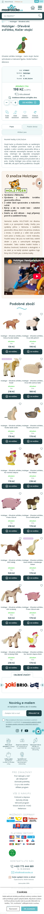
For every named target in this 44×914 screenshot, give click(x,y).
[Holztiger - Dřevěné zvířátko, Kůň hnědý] (11, 547)
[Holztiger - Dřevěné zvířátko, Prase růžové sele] (33, 594)
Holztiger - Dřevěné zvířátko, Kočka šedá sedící (11, 427)
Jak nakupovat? (22, 779)
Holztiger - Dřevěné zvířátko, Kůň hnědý (11, 561)
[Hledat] (39, 15)
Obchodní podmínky (22, 781)
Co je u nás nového (22, 784)
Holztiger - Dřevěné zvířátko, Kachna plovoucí (32, 427)
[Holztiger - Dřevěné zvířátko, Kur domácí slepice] (11, 457)
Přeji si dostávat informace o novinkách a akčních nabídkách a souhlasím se (23, 723)
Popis (12, 127)
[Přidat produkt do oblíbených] (20, 314)
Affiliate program (22, 787)
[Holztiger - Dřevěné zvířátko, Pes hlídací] (33, 457)
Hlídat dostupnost (15, 116)
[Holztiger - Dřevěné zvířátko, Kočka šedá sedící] (11, 412)
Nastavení (13, 909)
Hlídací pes (22, 132)
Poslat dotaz (7, 116)
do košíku (28, 102)
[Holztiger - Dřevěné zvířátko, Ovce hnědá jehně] (33, 502)
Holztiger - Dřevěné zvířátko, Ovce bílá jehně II (32, 337)
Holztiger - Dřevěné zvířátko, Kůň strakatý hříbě (11, 653)
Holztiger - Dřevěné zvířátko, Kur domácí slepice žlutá (32, 653)
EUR (41, 1)
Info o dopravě (24, 94)
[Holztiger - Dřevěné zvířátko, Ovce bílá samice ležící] (33, 368)
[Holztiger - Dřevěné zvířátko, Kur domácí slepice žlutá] (33, 639)
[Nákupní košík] (33, 7)
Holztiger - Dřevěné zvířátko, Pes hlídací (32, 471)
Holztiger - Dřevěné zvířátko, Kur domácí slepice (11, 471)
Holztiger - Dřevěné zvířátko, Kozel (11, 382)
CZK (36, 1)
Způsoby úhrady (22, 800)
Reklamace (22, 808)
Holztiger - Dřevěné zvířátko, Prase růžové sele (32, 608)
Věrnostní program (22, 803)
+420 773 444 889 (24, 866)
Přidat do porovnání (35, 116)
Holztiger (26, 73)
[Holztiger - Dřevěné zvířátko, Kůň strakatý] (11, 594)
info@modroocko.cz (24, 872)
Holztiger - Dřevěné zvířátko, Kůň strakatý (11, 608)
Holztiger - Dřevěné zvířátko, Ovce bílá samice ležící (32, 382)
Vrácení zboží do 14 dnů (22, 805)
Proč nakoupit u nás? (22, 776)
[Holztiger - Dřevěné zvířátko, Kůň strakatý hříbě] (11, 639)
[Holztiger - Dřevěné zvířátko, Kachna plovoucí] (33, 412)
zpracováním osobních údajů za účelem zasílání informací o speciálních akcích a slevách (23, 724)
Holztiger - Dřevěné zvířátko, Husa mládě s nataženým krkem (32, 562)
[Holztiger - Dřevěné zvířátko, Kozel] (11, 368)
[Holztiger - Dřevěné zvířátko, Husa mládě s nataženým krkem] (33, 547)
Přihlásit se (18, 2)
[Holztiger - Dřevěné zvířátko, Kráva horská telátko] (11, 323)
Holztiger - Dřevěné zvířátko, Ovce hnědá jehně (32, 516)
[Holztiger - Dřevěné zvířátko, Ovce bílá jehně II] (33, 323)
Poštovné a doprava (22, 797)
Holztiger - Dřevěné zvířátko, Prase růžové (11, 516)
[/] (8, 740)
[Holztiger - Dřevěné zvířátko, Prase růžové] (11, 502)
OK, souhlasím (29, 909)
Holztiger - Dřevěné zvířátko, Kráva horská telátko (11, 337)
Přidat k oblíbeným (24, 116)
